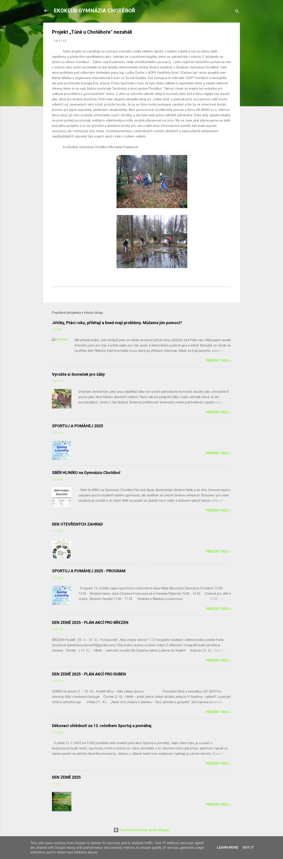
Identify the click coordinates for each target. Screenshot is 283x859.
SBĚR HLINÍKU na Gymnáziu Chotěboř (86, 472)
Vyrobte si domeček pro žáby (78, 374)
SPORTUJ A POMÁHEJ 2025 (77, 426)
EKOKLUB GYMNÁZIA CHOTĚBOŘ (94, 11)
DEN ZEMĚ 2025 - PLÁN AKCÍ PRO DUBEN (89, 674)
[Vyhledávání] (237, 12)
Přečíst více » (218, 361)
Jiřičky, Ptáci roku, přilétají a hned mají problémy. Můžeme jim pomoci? (117, 322)
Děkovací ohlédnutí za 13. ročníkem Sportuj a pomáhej (101, 725)
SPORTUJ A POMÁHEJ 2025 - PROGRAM (89, 571)
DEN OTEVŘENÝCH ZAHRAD (77, 524)
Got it (248, 847)
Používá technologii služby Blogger (144, 830)
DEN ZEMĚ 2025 (66, 777)
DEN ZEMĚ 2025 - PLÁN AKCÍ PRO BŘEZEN (90, 622)
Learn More (227, 847)
